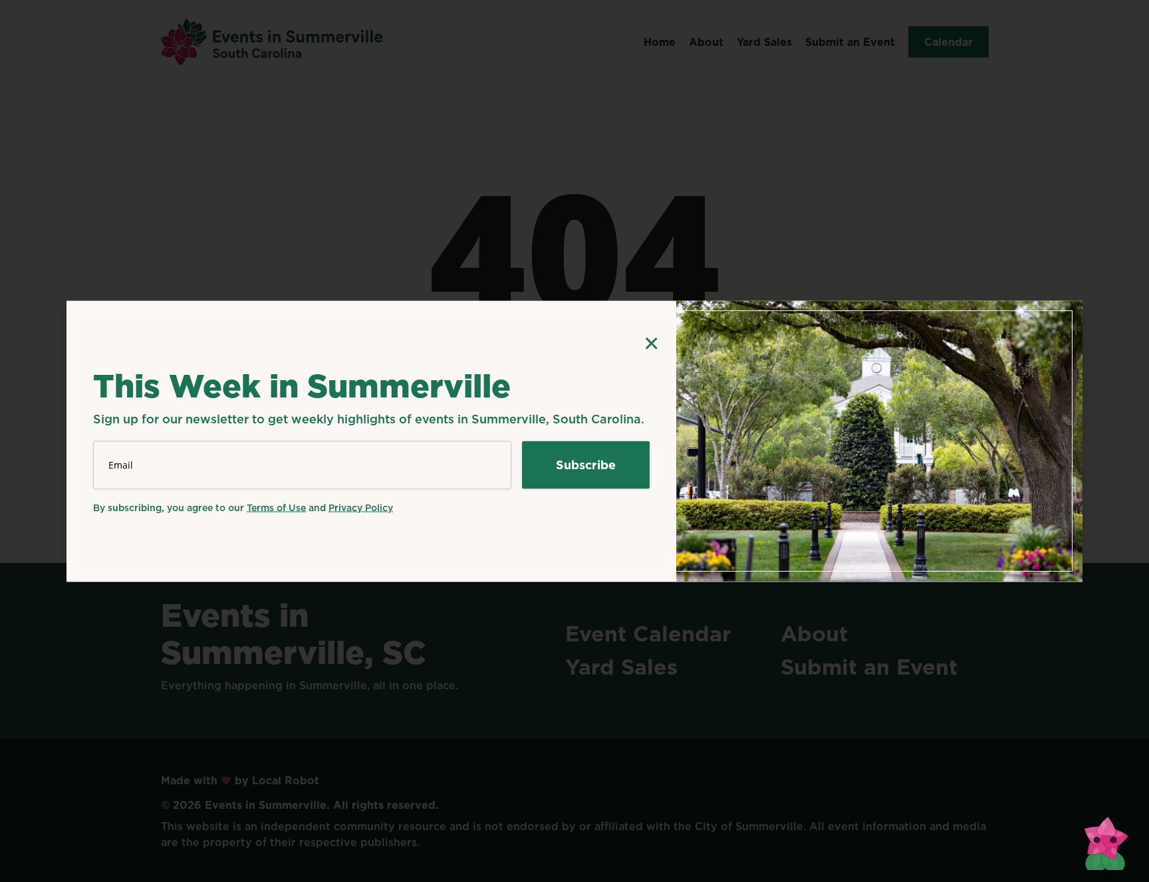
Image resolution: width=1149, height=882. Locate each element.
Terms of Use (276, 507)
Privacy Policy (360, 507)
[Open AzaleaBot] (1105, 838)
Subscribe (586, 464)
